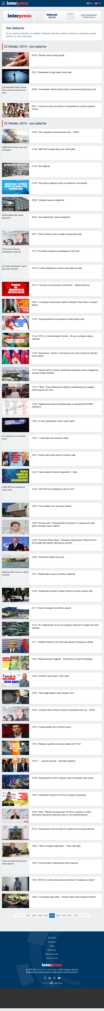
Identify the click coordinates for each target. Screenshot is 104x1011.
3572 (76, 916)
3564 (28, 916)
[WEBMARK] (52, 983)
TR (99, 3)
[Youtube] (59, 978)
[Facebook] (45, 978)
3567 (46, 916)
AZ (91, 3)
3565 (34, 916)
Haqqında (52, 942)
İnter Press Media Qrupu (47, 970)
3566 (40, 916)
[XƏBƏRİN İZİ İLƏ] (19, 3)
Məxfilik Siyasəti (52, 954)
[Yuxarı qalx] (96, 1003)
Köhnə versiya (52, 958)
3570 (64, 916)
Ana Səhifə (52, 938)
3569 (58, 916)
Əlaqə (52, 946)
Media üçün (52, 950)
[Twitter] (49, 978)
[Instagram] (54, 978)
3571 (70, 916)
